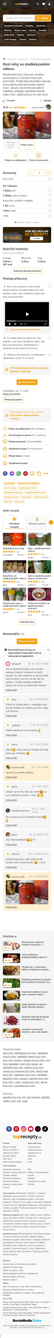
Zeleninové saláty (20, 1226)
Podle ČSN (9, 35)
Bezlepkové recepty (13, 492)
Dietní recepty (36, 1224)
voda (25, 1100)
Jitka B (15, 854)
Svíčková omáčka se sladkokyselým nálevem (39, 606)
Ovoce (12, 1229)
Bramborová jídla (16, 1218)
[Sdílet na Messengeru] (12, 473)
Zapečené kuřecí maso (13, 1267)
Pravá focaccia (10, 1205)
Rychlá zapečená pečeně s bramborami (20, 1273)
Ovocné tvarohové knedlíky (16, 1236)
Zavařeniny (23, 59)
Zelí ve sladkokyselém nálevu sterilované (39, 577)
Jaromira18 (7, 555)
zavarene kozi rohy (24, 1085)
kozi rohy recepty (12, 1060)
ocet (13, 1100)
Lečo (31, 1248)
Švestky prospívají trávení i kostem (18, 1290)
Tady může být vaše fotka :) (10, 144)
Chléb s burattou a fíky (13, 1270)
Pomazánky (21, 1193)
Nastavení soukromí (12, 1169)
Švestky (43, 30)
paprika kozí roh (12, 1097)
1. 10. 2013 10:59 (39, 725)
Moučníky (41, 26)
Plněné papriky (25, 1233)
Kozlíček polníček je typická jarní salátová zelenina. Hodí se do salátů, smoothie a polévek (36, 983)
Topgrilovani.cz (34, 1153)
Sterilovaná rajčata (42, 1233)
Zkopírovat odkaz (39, 473)
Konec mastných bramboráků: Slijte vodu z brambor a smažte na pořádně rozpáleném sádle (27, 1303)
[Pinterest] (16, 1129)
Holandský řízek (10, 1245)
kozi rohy (8, 1053)
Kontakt (31, 1184)
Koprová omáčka (37, 1242)
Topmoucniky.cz (35, 1150)
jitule (5, 585)
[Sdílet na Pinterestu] (25, 473)
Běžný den (19, 501)
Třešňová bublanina (28, 1208)
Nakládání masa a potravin (14, 1196)
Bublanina (27, 1251)
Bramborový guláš (11, 1239)
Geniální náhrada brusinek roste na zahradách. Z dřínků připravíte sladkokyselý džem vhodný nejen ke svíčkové (36, 1021)
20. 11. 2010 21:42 (38, 834)
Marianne (32, 1156)
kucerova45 (38, 107)
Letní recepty (10, 39)
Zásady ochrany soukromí (14, 1172)
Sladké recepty (21, 1224)
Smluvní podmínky (11, 1181)
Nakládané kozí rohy (13, 548)
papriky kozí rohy (33, 1067)
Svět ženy (7, 1159)
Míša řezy (23, 1245)
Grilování (31, 35)
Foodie (31, 1175)
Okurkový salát (21, 1242)
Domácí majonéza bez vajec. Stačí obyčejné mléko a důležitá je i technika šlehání (26, 1308)
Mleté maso (36, 1215)
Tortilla (31, 1196)
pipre (14, 834)
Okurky (32, 30)
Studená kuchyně (37, 1226)
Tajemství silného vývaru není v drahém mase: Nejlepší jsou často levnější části (36, 996)
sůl (23, 1097)
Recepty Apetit (9, 1156)
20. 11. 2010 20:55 (38, 853)
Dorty (5, 1229)
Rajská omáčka (36, 1236)
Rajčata (32, 39)
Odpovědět (11, 690)
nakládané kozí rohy (25, 1053)
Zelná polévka (44, 1205)
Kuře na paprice (36, 1245)
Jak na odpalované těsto (23, 1199)
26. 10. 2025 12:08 (38, 663)
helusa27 (16, 663)
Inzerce (6, 1187)
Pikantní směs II (10, 1280)
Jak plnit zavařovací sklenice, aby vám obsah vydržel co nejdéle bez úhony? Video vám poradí (35, 1033)
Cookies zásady (10, 1175)
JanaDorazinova (20, 810)
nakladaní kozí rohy (24, 1074)
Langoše (7, 1248)
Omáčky (29, 26)
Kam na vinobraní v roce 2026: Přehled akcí (22, 1286)
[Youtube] (31, 1129)
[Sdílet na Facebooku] (5, 473)
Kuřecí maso (20, 30)
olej (19, 1100)
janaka (30, 557)
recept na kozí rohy (33, 1060)
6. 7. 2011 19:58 (40, 767)
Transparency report (37, 1181)
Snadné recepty (11, 497)
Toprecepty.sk (34, 1147)
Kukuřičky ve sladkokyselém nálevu (14, 577)
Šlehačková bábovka (28, 1205)
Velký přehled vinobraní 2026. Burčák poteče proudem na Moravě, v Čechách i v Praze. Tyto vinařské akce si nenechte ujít (35, 1011)
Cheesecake (26, 1239)
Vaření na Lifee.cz (11, 1150)
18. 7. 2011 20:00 (39, 744)
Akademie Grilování (13, 26)
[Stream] (38, 1129)
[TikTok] (45, 1129)
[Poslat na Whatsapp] (18, 473)
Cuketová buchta (20, 1248)
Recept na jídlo (9, 1147)
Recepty (12, 59)
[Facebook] (9, 1129)
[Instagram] (23, 1129)
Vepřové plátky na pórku (14, 1276)
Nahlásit (31, 1178)
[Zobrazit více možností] (45, 473)
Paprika (20, 35)
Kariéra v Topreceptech (38, 1172)
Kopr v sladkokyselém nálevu (39, 549)
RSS (29, 1169)
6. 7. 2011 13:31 (40, 786)
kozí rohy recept (29, 1063)
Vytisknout (32, 473)
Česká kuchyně (41, 497)
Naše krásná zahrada (12, 1162)
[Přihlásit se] (50, 4)
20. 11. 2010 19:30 (38, 876)
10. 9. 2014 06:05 (38, 699)
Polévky (8, 30)
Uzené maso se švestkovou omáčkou (19, 1264)
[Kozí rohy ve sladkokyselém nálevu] (27, 892)
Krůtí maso (24, 1215)
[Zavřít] (48, 650)
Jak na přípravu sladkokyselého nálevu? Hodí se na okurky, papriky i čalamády (36, 958)
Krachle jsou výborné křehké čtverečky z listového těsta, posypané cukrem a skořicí (35, 946)
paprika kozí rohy (38, 1078)
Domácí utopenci (10, 1254)
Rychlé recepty (22, 1221)
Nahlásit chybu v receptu (28, 222)
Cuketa (22, 39)
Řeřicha (16, 1202)
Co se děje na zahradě (31, 1202)
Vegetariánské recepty (35, 492)
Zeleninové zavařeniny (41, 59)
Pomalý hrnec (32, 1218)
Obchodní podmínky (12, 1178)
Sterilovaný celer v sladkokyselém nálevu (14, 604)
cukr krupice (33, 1097)
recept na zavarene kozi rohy (19, 1071)
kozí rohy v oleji (11, 1082)
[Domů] (4, 59)
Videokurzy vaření (11, 1153)
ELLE (30, 1159)
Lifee (30, 1162)
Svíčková (47, 1202)
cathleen (32, 585)
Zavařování (26, 497)
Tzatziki (15, 1211)
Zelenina (8, 501)
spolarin (23, 1078)
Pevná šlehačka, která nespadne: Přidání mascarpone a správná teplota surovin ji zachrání (27, 1314)
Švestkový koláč (40, 1251)
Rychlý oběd (15, 1251)
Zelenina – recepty (36, 1193)
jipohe (5, 612)
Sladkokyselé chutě (28, 488)
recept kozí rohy (30, 1082)
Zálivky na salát (11, 1208)
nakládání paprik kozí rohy (31, 1056)
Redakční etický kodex (13, 1184)
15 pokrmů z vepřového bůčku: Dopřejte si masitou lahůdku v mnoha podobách (36, 969)
